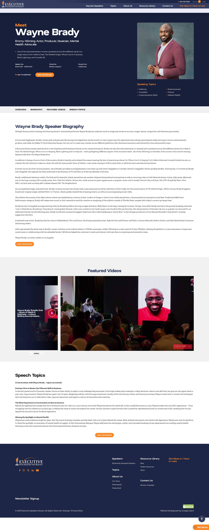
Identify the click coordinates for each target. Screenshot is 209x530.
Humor (171, 92)
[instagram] (24, 470)
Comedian (143, 92)
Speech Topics (77, 109)
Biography (36, 109)
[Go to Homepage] (13, 4)
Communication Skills (148, 95)
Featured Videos (56, 109)
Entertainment (174, 89)
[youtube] (37, 470)
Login (204, 1)
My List (196, 1)
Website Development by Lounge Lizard (177, 510)
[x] (28, 470)
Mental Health (174, 95)
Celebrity (143, 89)
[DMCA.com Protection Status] (188, 506)
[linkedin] (33, 470)
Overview (20, 109)
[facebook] (19, 470)
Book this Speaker (45, 75)
